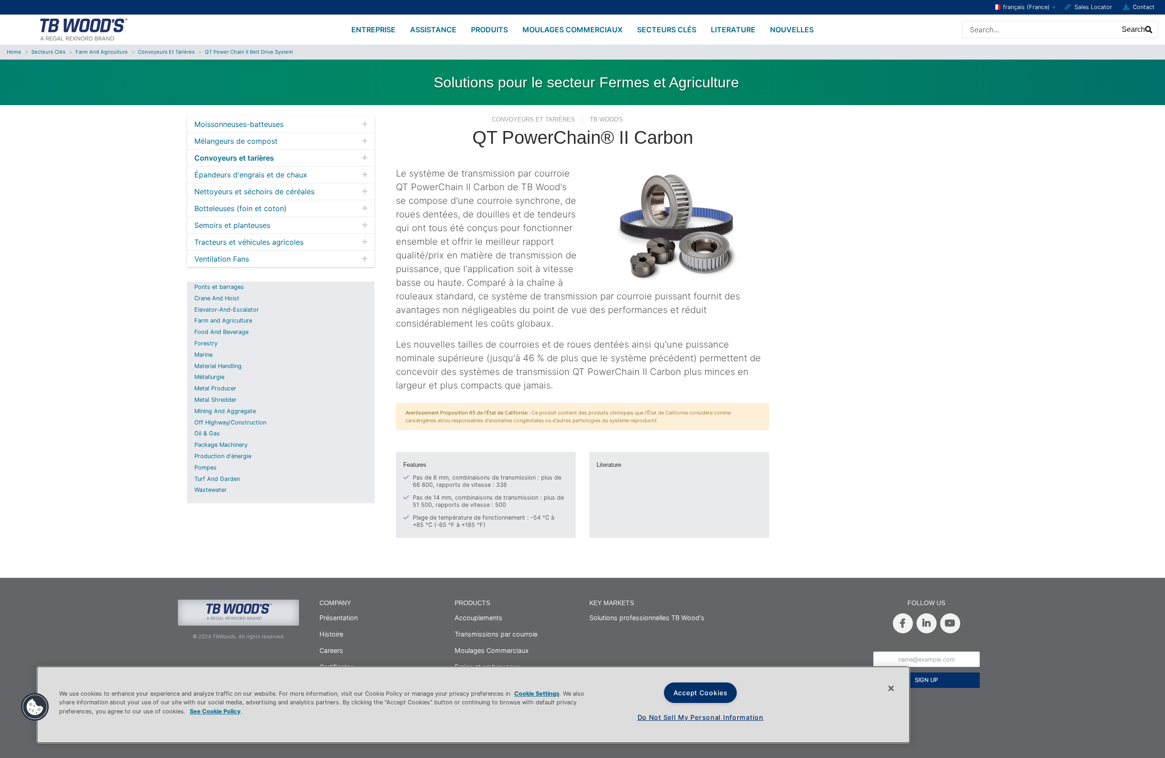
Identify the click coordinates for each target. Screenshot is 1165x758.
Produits (489, 29)
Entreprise (373, 29)
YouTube (950, 623)
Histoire (331, 634)
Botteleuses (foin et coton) (240, 208)
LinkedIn (927, 623)
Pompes (205, 467)
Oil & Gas (207, 433)
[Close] (891, 688)
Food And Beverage (221, 331)
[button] (35, 707)
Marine (203, 354)
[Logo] (83, 28)
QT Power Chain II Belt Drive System (249, 52)
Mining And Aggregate (225, 411)
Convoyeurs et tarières (166, 52)
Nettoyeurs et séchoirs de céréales (254, 191)
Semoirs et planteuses (232, 225)
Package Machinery (221, 444)
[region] (473, 704)
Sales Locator (1093, 7)
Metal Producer (215, 388)
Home (14, 52)
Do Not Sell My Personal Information (701, 717)
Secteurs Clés (666, 29)
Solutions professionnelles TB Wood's (646, 618)
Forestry (206, 343)
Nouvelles (792, 29)
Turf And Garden (217, 478)
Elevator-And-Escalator (226, 309)
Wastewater (210, 489)
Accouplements (478, 618)
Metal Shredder (215, 399)
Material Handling (218, 366)
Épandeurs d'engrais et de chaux (250, 174)
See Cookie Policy (215, 711)
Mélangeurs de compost (236, 141)
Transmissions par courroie (496, 634)
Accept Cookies (701, 693)
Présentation (338, 618)
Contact (1144, 7)
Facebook (903, 623)
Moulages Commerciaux (572, 29)
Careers (331, 650)
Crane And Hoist (216, 298)
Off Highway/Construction (230, 422)
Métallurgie (209, 377)
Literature (733, 29)
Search (1133, 29)
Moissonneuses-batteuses (239, 124)
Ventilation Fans (221, 258)
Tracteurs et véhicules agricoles (249, 242)
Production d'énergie (222, 456)
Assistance (433, 29)
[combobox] (1039, 29)
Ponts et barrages (219, 286)
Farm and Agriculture (102, 52)
